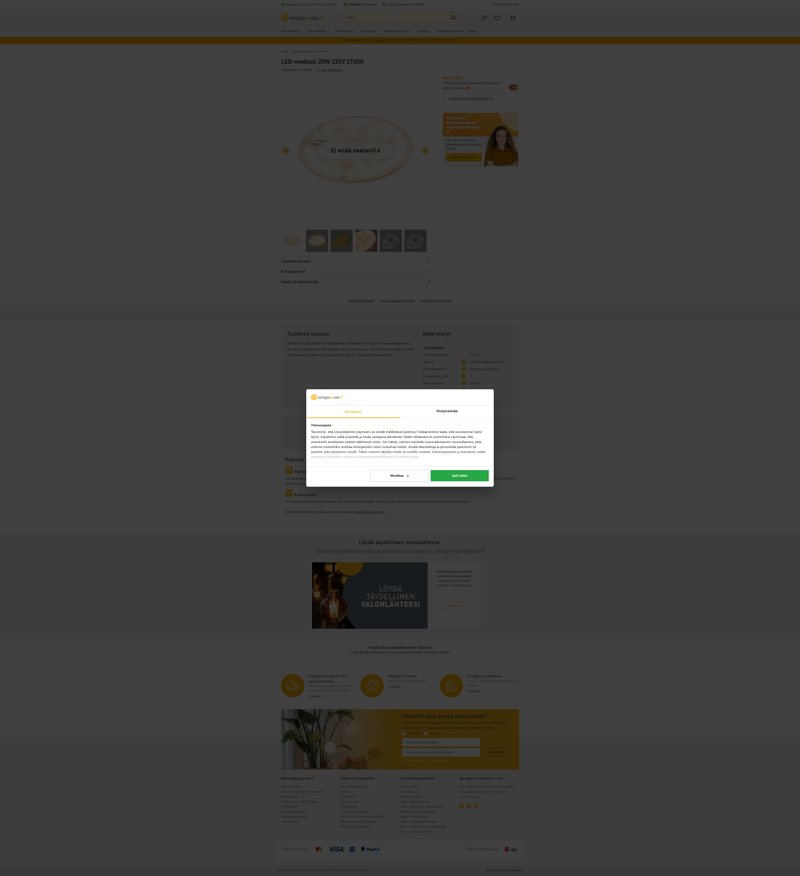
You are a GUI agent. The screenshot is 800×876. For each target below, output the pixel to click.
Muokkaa (397, 475)
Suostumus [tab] (353, 411)
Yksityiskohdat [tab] (447, 411)
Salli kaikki (459, 475)
